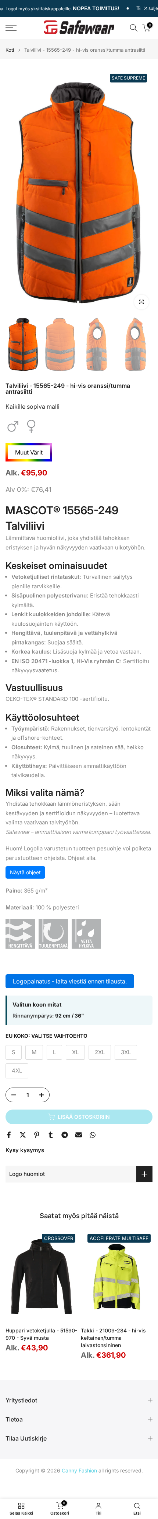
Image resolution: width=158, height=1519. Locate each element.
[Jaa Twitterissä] (22, 1135)
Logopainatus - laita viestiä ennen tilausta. (70, 981)
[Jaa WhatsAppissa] (92, 1135)
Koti (10, 50)
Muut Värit (29, 452)
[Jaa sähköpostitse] (78, 1135)
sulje (152, 8)
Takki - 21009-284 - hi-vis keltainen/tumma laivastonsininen (113, 1337)
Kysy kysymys (25, 1150)
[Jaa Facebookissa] (9, 1135)
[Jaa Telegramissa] (64, 1135)
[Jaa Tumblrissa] (50, 1135)
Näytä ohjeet (25, 872)
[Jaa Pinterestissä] (36, 1135)
